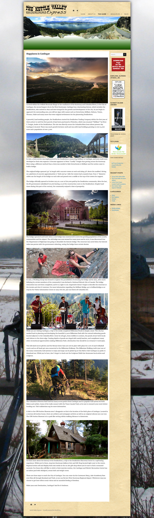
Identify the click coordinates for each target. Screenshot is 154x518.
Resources (115, 14)
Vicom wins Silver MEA (118, 176)
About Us (91, 14)
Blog (126, 14)
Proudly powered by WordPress (52, 510)
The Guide (102, 14)
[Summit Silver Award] (118, 119)
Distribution (115, 210)
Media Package (116, 208)
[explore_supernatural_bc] (118, 89)
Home (83, 14)
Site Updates (115, 197)
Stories (114, 199)
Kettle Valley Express (36, 510)
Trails (113, 201)
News (113, 195)
